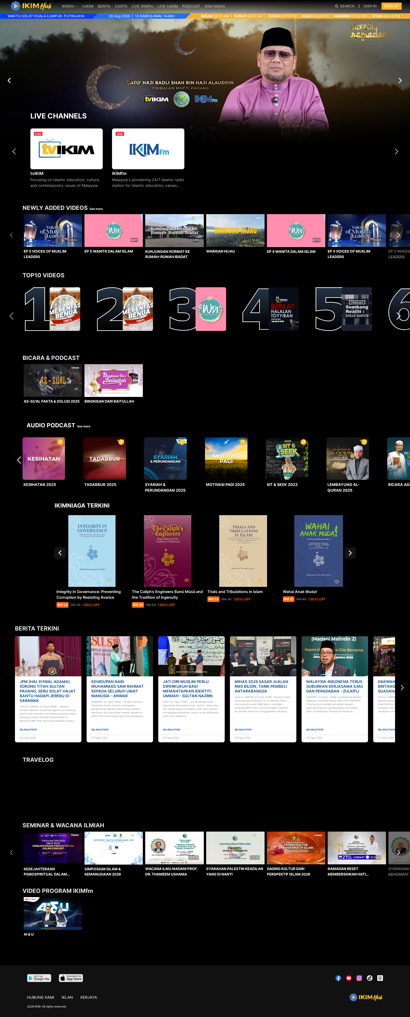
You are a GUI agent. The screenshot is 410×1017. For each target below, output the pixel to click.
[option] (53, 244)
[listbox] (205, 243)
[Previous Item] (15, 151)
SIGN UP (391, 6)
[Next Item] (398, 151)
